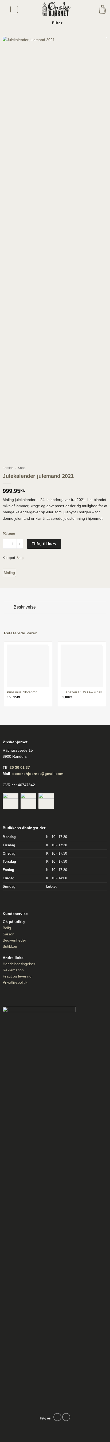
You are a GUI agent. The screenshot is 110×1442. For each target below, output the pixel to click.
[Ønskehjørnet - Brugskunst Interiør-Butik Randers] (55, 9)
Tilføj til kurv (44, 543)
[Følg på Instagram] (66, 1417)
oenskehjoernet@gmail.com (37, 773)
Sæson (8, 934)
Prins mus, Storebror (22, 692)
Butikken (10, 946)
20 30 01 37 (20, 767)
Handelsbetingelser (19, 964)
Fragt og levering (17, 976)
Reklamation (13, 970)
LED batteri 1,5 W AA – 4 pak (81, 692)
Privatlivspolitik (15, 982)
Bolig (7, 928)
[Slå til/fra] (8, 608)
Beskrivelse (25, 607)
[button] (14, 9)
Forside (8, 468)
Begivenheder (14, 940)
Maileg (9, 572)
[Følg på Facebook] (57, 1417)
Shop (22, 468)
